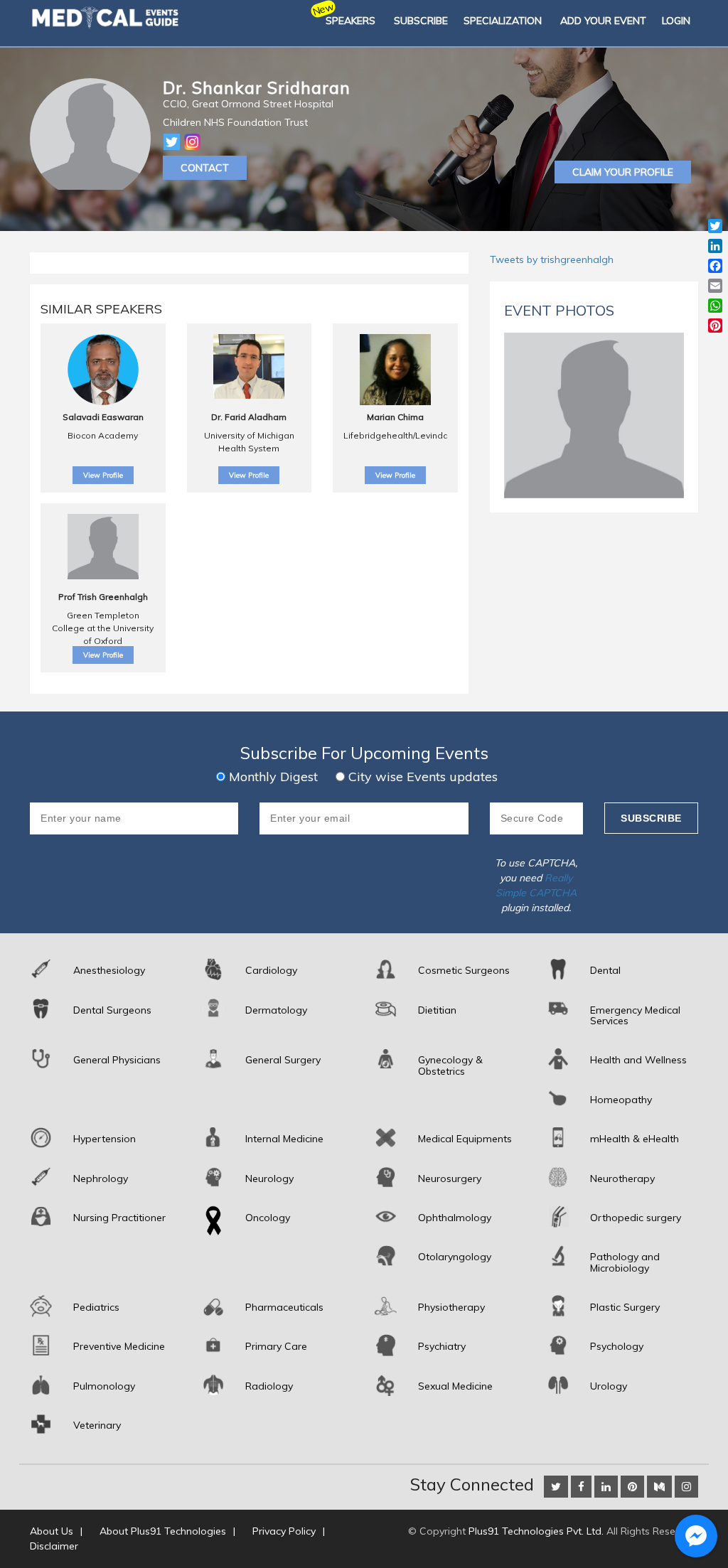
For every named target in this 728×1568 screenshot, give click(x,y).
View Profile (103, 475)
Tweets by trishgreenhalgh (552, 259)
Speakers (350, 20)
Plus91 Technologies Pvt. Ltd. (536, 1531)
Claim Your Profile (622, 172)
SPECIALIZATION (503, 20)
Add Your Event (603, 20)
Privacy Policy (284, 1531)
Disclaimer (54, 1546)
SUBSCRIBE (421, 20)
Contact (205, 167)
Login (676, 20)
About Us (51, 1531)
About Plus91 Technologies (163, 1531)
